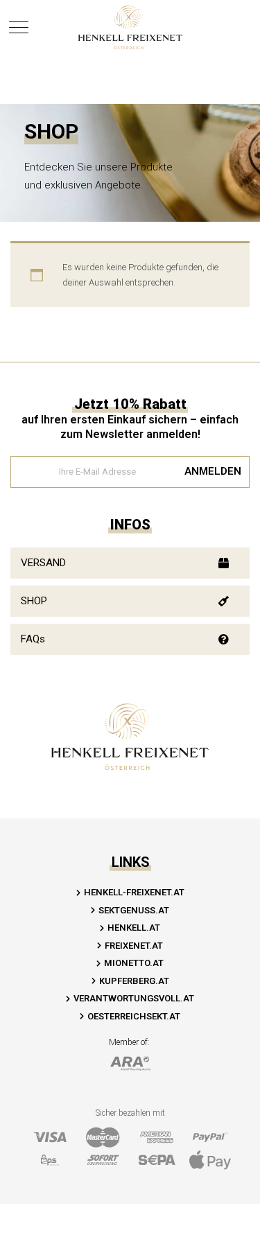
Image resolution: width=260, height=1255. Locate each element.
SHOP (34, 601)
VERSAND (43, 562)
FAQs (33, 639)
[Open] (18, 27)
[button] (130, 563)
